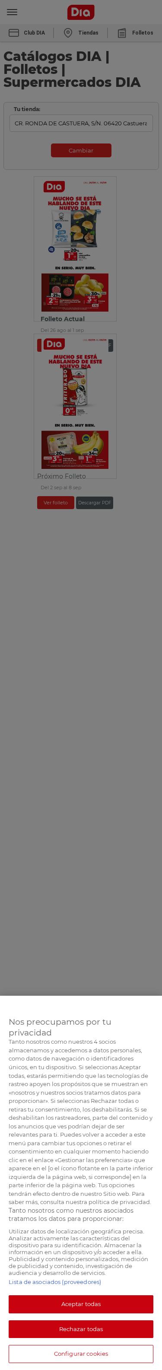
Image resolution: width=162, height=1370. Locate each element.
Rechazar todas (81, 1328)
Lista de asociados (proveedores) (55, 1281)
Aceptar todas (81, 1303)
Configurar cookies (81, 1353)
